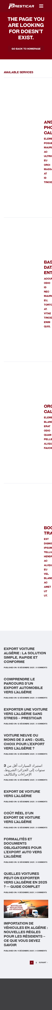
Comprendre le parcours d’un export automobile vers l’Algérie (23, 685)
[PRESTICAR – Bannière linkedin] (21, 3)
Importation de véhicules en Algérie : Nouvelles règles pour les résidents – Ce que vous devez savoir (26, 934)
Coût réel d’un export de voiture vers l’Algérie (22, 817)
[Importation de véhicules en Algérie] (26, 901)
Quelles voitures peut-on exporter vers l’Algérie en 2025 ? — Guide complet (25, 880)
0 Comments (41, 668)
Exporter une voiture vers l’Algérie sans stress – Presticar (26, 713)
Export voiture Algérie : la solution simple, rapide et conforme (25, 655)
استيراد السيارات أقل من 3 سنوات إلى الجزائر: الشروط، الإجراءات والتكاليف (24, 770)
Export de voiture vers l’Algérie (22, 793)
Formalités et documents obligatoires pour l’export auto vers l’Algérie (23, 847)
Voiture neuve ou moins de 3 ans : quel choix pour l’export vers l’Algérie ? (24, 741)
